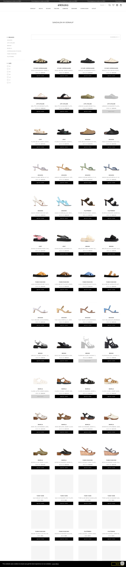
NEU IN (41, 8)
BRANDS (11, 37)
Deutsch (102, 5)
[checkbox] (15, 40)
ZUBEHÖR (65, 8)
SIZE (9, 63)
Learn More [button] (55, 564)
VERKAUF (32, 8)
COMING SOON (84, 8)
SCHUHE (48, 8)
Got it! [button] (117, 564)
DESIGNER (74, 8)
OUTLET (94, 8)
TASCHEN (56, 8)
